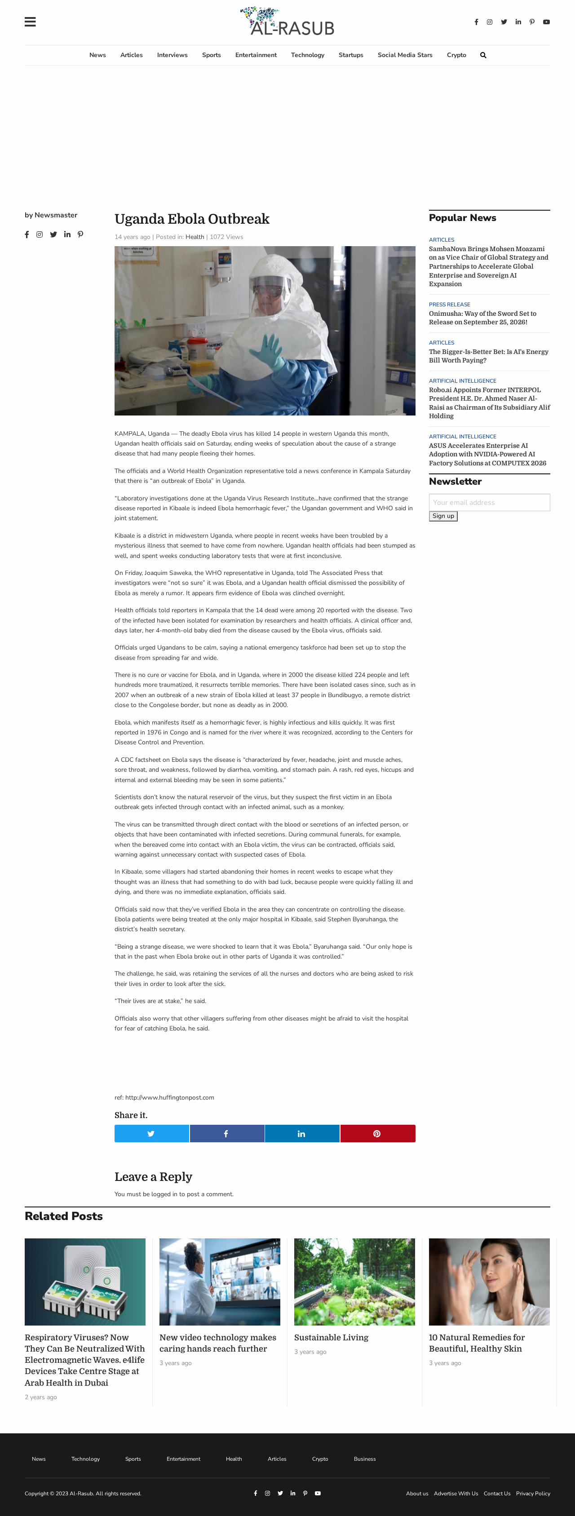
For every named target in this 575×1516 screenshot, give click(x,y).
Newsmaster (56, 215)
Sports (211, 55)
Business (365, 1459)
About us (417, 1493)
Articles (131, 55)
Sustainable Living (331, 1337)
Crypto (456, 55)
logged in (164, 1194)
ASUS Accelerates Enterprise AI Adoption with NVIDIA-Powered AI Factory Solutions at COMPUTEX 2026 (488, 454)
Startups (351, 55)
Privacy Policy (533, 1493)
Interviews (172, 55)
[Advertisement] (287, 142)
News (97, 55)
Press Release (449, 304)
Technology (307, 55)
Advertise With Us (456, 1493)
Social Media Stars (405, 55)
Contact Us (497, 1493)
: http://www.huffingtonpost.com (168, 1097)
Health (195, 237)
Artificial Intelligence (462, 381)
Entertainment (256, 55)
